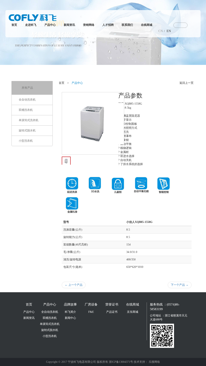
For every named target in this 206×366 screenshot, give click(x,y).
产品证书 (111, 311)
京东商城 (132, 311)
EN (169, 31)
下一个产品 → (179, 284)
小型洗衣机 (26, 140)
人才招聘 (108, 24)
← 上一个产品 (73, 284)
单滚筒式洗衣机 (28, 120)
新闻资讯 (69, 24)
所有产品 (27, 87)
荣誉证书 (111, 304)
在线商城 (146, 24)
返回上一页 (186, 82)
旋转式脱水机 (27, 130)
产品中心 (50, 24)
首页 (14, 24)
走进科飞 (30, 24)
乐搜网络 (154, 361)
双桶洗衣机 (26, 109)
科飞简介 (70, 311)
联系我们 (127, 24)
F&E (91, 311)
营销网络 (88, 24)
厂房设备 (91, 304)
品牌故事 (70, 304)
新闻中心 (70, 317)
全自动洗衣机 (27, 99)
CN (160, 31)
